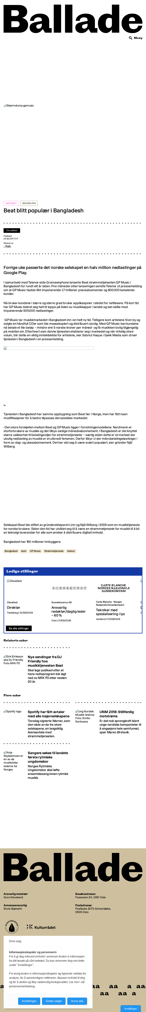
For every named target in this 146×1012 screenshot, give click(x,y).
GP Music (35, 551)
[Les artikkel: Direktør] (26, 601)
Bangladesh (11, 551)
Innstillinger (130, 1008)
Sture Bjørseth (13, 908)
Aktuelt (11, 203)
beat (23, 551)
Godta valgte (54, 1001)
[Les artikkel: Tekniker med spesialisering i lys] (115, 601)
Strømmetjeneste (54, 551)
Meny (138, 38)
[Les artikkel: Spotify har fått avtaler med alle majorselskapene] (37, 722)
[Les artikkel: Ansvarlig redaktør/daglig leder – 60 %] (71, 601)
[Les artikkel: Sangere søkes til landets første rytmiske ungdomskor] (37, 763)
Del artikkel (11, 230)
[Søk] (130, 38)
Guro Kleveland (13, 897)
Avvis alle (77, 1001)
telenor (71, 551)
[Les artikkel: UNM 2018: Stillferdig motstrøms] (108, 722)
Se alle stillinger (19, 628)
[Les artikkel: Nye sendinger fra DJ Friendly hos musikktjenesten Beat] (37, 667)
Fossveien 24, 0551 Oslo (90, 897)
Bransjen (29, 203)
